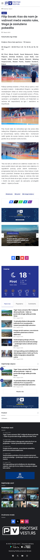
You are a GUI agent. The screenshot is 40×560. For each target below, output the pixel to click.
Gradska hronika (13, 233)
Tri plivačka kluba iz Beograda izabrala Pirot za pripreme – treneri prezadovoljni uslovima (24, 323)
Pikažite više (20, 391)
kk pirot (17, 194)
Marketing (12, 551)
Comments (32, 304)
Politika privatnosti (21, 551)
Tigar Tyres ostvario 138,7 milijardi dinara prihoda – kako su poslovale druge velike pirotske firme (26, 313)
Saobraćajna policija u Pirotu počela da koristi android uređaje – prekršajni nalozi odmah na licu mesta (25, 343)
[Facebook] (11, 201)
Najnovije (7, 304)
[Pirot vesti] (12, 3)
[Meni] (2, 4)
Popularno (19, 304)
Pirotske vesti (16, 543)
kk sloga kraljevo (28, 194)
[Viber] (29, 201)
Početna (5, 9)
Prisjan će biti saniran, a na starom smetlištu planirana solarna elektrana (18, 240)
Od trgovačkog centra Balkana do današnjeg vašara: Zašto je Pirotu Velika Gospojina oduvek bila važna (26, 354)
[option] (20, 235)
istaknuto (10, 194)
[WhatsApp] (20, 201)
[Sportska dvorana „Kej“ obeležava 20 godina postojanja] (33, 504)
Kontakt (29, 551)
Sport (10, 9)
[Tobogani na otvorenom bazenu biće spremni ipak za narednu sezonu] (7, 504)
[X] (15, 201)
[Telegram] (25, 201)
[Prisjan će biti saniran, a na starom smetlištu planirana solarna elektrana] (6, 333)
